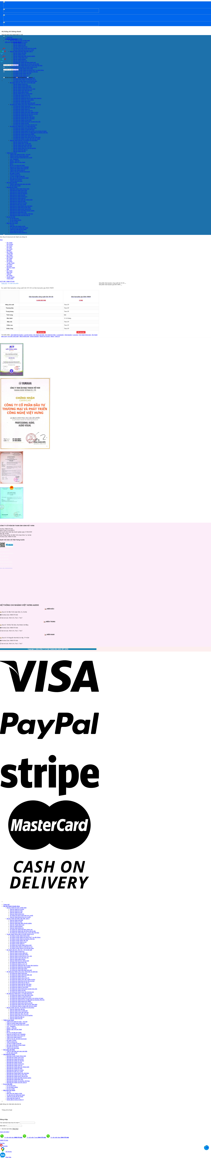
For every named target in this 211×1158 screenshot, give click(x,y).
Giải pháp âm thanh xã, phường (18, 193)
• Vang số (57, 336)
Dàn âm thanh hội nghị (19, 45)
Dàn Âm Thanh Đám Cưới (20, 57)
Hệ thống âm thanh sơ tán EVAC (22, 120)
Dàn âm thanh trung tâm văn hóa (22, 145)
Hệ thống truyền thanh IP (20, 76)
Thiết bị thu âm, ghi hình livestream (20, 171)
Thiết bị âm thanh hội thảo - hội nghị (20, 154)
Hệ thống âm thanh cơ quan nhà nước (24, 129)
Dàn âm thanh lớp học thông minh (22, 93)
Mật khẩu (3, 1126)
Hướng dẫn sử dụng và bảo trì (18, 232)
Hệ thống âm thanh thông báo (21, 106)
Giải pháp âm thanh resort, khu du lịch (20, 209)
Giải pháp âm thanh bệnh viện (18, 212)
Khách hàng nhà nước (6, 562)
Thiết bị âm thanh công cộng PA (19, 168)
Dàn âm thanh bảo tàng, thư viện (22, 146)
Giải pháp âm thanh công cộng (18, 190)
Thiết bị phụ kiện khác (16, 181)
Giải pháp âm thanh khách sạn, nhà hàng (21, 206)
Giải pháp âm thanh (12, 187)
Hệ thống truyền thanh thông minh (23, 68)
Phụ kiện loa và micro (16, 179)
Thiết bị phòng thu (15, 175)
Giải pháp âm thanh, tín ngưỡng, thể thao (21, 214)
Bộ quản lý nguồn (15, 173)
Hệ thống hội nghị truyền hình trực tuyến (24, 48)
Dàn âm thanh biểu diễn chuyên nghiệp (24, 56)
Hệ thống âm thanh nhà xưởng (21, 101)
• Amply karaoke (34, 336)
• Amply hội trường (44, 336)
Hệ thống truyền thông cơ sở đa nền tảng (25, 81)
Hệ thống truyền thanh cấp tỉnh (22, 73)
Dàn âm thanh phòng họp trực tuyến (23, 50)
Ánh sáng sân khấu (12, 182)
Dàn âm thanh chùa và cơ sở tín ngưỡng (24, 148)
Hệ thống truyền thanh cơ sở (21, 75)
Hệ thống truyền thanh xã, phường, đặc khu (25, 72)
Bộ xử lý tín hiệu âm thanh (17, 165)
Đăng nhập (15, 1129)
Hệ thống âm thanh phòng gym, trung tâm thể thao (27, 65)
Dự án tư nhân (14, 221)
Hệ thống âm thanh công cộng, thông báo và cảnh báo (25, 104)
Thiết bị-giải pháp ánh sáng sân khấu (20, 184)
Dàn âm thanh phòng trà (20, 61)
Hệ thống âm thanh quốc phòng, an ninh (24, 136)
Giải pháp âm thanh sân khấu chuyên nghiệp (22, 210)
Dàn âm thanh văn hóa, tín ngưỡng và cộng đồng (23, 140)
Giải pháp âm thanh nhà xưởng (18, 192)
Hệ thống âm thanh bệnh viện (21, 95)
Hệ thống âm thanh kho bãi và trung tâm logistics (27, 98)
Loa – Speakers (11, 1026)
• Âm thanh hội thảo (50, 335)
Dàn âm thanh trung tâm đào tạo (22, 90)
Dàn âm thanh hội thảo (19, 43)
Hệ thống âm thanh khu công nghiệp (23, 100)
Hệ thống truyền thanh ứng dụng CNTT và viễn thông (28, 70)
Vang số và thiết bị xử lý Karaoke (19, 167)
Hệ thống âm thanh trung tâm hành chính (25, 128)
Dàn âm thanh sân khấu (19, 53)
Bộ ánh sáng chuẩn (15, 185)
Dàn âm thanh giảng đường (21, 92)
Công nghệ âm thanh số (16, 231)
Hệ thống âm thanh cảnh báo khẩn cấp (24, 107)
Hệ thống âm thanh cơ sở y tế (21, 97)
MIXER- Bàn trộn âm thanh (17, 162)
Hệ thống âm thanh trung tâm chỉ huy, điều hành (27, 137)
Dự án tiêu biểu (11, 217)
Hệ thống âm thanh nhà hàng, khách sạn (24, 62)
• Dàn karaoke (68, 335)
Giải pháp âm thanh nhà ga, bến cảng (20, 207)
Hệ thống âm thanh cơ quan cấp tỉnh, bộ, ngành (26, 139)
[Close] (4, 234)
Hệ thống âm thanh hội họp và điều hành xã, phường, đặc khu (30, 132)
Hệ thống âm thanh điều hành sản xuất (24, 103)
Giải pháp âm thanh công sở (18, 198)
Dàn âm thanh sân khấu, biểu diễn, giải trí (21, 51)
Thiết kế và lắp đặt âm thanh (18, 229)
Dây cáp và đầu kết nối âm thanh (19, 178)
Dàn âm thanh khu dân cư (20, 150)
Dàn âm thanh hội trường (20, 42)
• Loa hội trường (27, 335)
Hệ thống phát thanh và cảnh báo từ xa (24, 79)
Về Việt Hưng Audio (10, 77)
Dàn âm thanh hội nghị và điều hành (20, 40)
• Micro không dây (24, 336)
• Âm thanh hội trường (16, 335)
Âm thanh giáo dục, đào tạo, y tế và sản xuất (22, 82)
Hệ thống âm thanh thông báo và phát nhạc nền (26, 121)
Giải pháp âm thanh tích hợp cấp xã (20, 215)
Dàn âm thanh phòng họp (20, 47)
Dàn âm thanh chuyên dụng (14, 39)
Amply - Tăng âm (15, 161)
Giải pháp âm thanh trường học (18, 196)
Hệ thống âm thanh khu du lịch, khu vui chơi (25, 114)
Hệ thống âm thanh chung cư (21, 109)
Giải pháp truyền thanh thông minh (19, 189)
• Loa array (75, 335)
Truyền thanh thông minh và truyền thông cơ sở (23, 67)
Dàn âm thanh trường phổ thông (22, 87)
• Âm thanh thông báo (85, 335)
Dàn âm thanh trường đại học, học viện (24, 89)
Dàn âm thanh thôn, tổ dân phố (22, 143)
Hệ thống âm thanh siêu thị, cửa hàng (23, 118)
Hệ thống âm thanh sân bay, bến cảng (24, 117)
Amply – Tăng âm (12, 1028)
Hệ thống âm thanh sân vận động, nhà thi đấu (26, 64)
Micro (11, 164)
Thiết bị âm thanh (12, 153)
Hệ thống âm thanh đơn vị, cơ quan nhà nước (22, 126)
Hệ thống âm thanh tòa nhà (21, 123)
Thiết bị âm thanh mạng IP (17, 170)
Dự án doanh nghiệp (15, 220)
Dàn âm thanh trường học (20, 84)
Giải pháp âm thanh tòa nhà (17, 195)
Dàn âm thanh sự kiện (19, 54)
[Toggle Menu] (4, 36)
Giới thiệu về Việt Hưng (6, 553)
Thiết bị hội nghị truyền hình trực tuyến (21, 157)
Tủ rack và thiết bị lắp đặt (17, 176)
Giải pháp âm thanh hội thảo (18, 201)
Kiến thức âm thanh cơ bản (17, 226)
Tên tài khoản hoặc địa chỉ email (9, 1122)
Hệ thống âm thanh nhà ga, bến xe (23, 115)
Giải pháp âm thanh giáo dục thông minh (21, 200)
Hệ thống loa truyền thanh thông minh (24, 78)
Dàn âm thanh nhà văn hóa (20, 142)
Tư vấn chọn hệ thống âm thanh (19, 228)
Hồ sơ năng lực (4, 556)
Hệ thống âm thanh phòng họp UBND (23, 134)
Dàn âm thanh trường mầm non (22, 86)
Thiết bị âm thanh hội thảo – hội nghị (17, 1021)
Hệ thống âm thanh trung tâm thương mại (25, 125)
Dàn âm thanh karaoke (19, 59)
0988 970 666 (7, 281)
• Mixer (52, 336)
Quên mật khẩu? (4, 1132)
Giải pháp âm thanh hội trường (18, 203)
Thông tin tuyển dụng (6, 565)
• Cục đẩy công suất (13, 336)
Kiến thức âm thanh (12, 223)
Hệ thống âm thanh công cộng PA (23, 111)
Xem (1, 240)
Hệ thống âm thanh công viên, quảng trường (25, 112)
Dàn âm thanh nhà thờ (19, 151)
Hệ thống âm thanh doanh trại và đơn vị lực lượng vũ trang (29, 131)
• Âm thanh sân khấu (38, 335)
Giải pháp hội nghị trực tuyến (18, 204)
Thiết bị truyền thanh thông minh (19, 156)
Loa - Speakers (14, 159)
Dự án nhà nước (14, 218)
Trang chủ (9, 37)
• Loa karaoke (60, 335)
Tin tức (12, 225)
